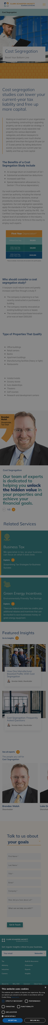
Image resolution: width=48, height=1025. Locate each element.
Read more (15, 997)
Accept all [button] (12, 1020)
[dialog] (24, 1005)
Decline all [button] (35, 1020)
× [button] (45, 987)
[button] (24, 1016)
